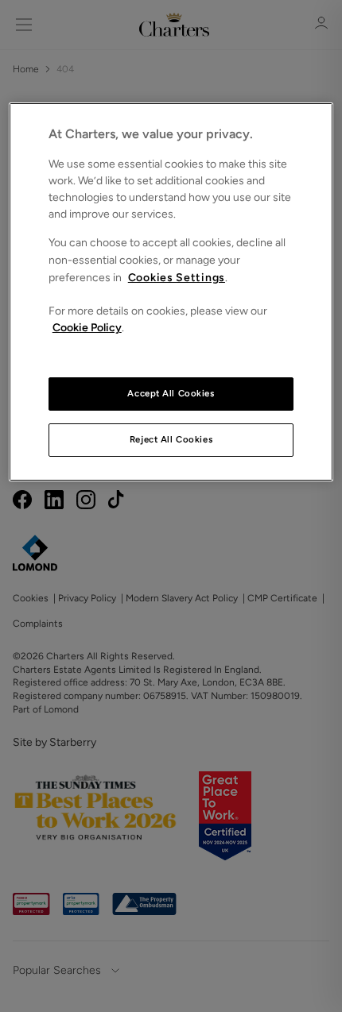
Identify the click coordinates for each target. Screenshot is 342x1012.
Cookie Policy (87, 327)
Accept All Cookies (170, 393)
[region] (171, 291)
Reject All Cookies (171, 439)
